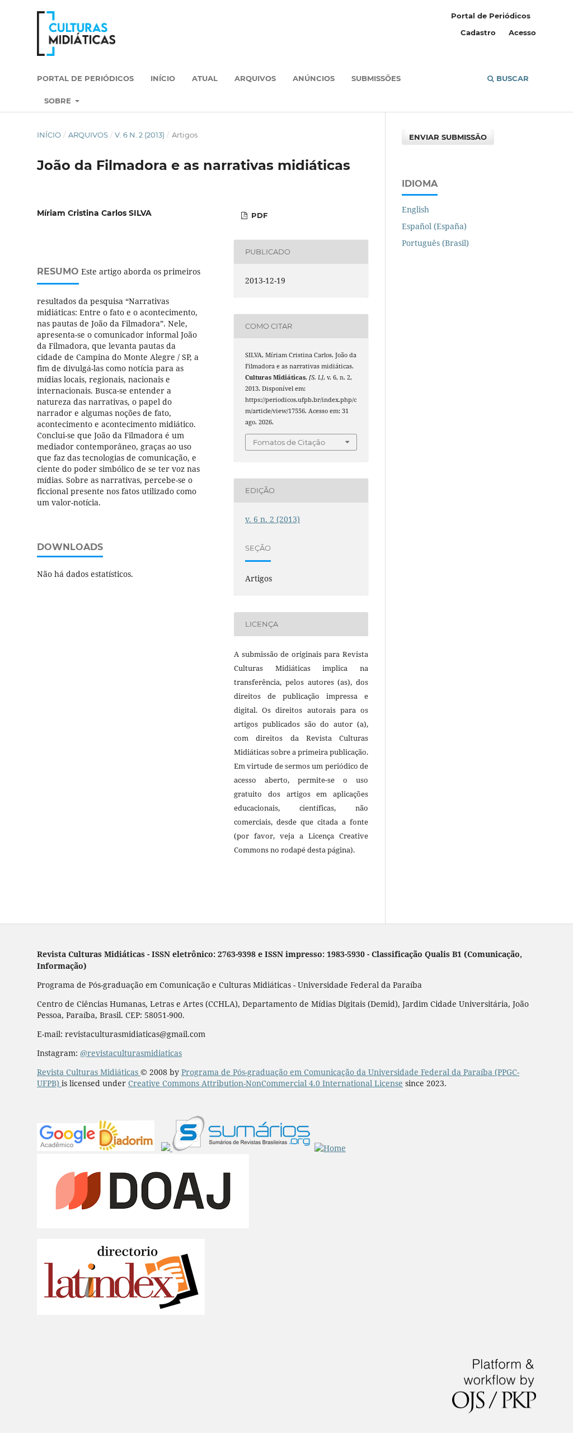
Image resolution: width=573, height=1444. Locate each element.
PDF (258, 215)
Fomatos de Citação (289, 442)
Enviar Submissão (448, 136)
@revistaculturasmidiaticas (131, 1053)
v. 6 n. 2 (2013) (140, 134)
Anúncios (314, 78)
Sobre (58, 100)
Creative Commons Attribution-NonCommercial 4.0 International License (265, 1083)
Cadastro (478, 32)
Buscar (511, 78)
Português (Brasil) (435, 243)
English (415, 209)
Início (163, 78)
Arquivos (255, 78)
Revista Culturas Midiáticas (88, 1072)
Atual (205, 78)
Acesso (522, 32)
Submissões (376, 78)
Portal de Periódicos (85, 78)
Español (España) (434, 226)
